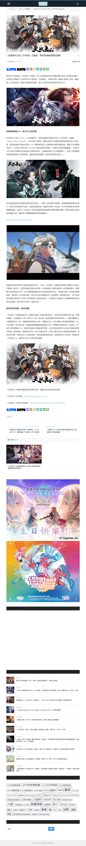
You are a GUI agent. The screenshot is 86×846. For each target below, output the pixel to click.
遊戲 (78, 61)
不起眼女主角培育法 (13, 800)
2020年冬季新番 (38, 790)
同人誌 (64, 804)
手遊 (30, 810)
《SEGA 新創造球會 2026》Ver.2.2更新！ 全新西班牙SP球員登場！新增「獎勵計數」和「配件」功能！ (47, 690)
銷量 (9, 814)
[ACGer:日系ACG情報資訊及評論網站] (43, 3)
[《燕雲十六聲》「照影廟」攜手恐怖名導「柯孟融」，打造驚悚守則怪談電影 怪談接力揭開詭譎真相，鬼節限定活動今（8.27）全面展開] (10, 739)
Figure (46, 795)
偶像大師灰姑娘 (67, 800)
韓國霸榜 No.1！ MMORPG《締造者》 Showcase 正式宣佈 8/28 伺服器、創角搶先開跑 (44, 700)
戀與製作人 (22, 810)
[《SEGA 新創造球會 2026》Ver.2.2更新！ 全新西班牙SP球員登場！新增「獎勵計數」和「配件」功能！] (10, 690)
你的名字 (47, 800)
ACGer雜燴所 (50, 790)
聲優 (44, 809)
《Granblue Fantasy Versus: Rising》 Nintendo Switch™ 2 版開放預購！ (39, 710)
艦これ (52, 809)
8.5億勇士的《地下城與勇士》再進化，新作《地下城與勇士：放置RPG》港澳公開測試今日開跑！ (45, 749)
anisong (75, 790)
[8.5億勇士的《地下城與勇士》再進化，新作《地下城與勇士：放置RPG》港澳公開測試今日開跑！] (10, 748)
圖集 (8, 810)
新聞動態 (74, 61)
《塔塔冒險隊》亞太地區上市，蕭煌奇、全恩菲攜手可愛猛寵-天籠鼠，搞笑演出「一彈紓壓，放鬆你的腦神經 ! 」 (47, 770)
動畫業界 (48, 805)
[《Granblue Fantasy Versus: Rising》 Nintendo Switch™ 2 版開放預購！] (10, 709)
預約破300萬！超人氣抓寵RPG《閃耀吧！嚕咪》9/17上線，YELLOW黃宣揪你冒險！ (42, 759)
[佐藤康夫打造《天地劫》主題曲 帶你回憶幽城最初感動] (43, 33)
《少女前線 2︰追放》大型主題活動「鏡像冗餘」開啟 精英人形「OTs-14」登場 (40, 729)
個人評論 (57, 799)
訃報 (59, 810)
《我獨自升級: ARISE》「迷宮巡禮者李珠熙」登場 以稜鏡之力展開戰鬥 (37, 720)
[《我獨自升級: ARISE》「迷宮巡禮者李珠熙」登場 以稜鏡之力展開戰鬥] (10, 719)
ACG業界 (64, 790)
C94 (8, 795)
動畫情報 (36, 804)
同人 (55, 804)
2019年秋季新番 (26, 791)
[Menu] (8, 3)
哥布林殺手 (72, 805)
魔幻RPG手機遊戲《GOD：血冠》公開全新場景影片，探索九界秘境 (36, 681)
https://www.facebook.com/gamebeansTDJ (47, 403)
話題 (66, 809)
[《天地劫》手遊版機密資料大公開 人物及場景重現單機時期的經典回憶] (24, 454)
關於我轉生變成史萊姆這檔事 (22, 814)
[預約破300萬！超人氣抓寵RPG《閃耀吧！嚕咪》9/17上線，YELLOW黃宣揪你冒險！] (10, 758)
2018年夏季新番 (13, 785)
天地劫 (9, 416)
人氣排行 (37, 799)
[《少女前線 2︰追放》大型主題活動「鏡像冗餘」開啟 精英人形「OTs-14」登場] (10, 729)
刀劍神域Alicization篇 (22, 805)
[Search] (77, 3)
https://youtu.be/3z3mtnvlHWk (19, 220)
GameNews (11, 61)
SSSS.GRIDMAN (72, 795)
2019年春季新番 (13, 790)
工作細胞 (15, 810)
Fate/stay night (30, 795)
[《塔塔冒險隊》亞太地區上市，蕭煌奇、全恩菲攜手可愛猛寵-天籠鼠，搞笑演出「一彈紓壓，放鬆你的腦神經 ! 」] (10, 768)
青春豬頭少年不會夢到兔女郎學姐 (40, 814)
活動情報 (36, 810)
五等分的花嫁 (26, 800)
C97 (13, 795)
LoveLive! (56, 795)
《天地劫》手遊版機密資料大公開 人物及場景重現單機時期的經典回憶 (24, 467)
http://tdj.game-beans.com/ (35, 396)
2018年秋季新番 (31, 785)
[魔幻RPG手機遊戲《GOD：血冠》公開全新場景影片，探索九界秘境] (10, 680)
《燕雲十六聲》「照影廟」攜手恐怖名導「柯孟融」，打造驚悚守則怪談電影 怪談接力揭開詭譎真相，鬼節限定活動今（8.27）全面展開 (47, 740)
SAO (63, 795)
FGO (39, 795)
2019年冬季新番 (49, 785)
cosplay (20, 795)
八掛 (10, 804)
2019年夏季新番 (65, 785)
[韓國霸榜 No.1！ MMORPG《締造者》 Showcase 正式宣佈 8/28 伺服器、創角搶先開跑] (10, 699)
